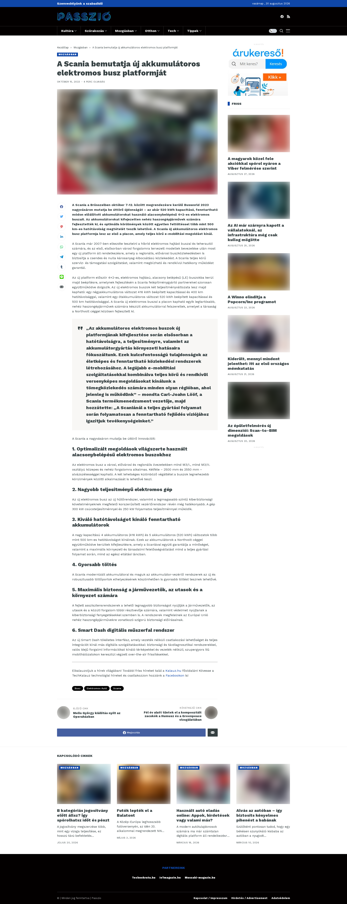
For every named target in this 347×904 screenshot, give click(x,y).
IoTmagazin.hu (170, 877)
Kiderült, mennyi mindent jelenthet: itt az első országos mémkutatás (258, 363)
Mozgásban (80, 47)
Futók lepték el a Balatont (134, 813)
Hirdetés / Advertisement (249, 898)
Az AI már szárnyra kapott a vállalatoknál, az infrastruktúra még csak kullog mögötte (256, 232)
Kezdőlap (63, 47)
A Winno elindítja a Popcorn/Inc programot (252, 299)
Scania (117, 688)
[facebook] (282, 16)
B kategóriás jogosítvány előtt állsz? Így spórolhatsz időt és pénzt (83, 815)
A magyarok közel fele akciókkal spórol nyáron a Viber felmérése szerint (254, 163)
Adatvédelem (280, 898)
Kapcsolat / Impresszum (210, 898)
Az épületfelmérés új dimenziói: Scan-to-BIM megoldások (252, 430)
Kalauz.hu (173, 671)
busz (78, 688)
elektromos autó (97, 688)
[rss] (288, 16)
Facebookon (175, 675)
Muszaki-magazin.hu (200, 877)
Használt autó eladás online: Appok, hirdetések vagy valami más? (203, 815)
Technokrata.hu (143, 877)
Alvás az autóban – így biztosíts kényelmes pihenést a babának (259, 815)
